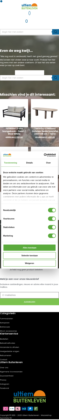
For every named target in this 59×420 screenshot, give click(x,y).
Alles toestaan (29, 248)
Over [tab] (48, 163)
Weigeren (29, 263)
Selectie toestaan (29, 255)
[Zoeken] (55, 32)
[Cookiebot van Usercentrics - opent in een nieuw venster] (44, 155)
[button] (1, 1)
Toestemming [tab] (10, 163)
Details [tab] (29, 163)
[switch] (52, 219)
